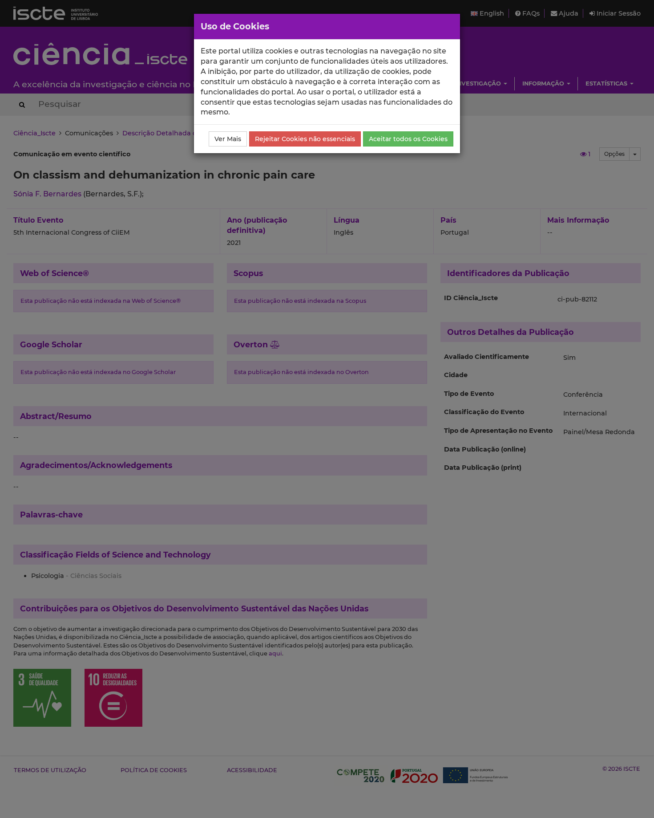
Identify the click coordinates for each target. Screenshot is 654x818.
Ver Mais (227, 139)
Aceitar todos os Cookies (408, 139)
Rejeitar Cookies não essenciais (305, 139)
